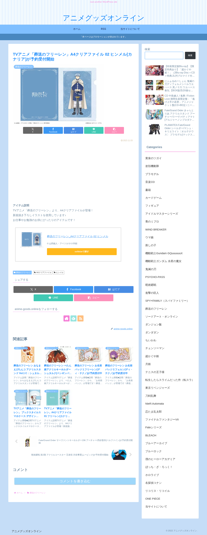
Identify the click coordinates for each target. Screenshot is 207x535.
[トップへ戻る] (202, 530)
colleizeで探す (82, 251)
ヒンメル (59, 272)
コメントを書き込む (75, 481)
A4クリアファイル (43, 272)
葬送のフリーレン (23, 272)
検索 (147, 49)
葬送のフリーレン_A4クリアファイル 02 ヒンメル (77, 236)
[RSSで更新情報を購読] (80, 318)
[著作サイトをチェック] (66, 318)
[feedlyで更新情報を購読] (73, 318)
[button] (114, 130)
